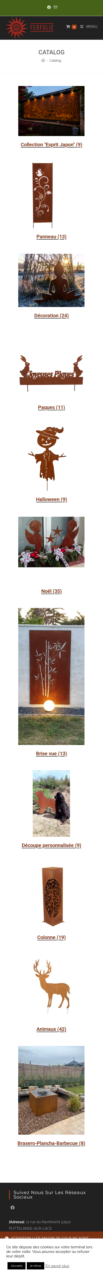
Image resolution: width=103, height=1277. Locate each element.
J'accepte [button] (16, 1265)
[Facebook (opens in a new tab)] (49, 7)
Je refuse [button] (35, 1265)
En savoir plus (57, 1266)
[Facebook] (12, 1208)
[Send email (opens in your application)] (54, 7)
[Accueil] (43, 60)
